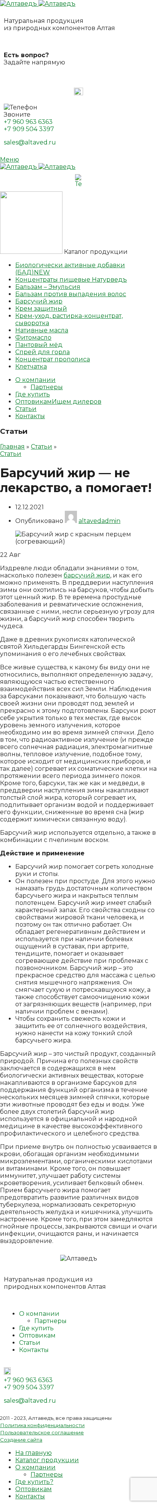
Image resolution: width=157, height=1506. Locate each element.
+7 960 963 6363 (28, 121)
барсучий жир (87, 575)
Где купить (36, 1328)
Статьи (41, 446)
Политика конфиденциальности (42, 1425)
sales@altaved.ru (30, 142)
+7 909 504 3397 (29, 129)
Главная (12, 446)
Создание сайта (21, 1440)
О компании (39, 1313)
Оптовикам (37, 1335)
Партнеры (46, 387)
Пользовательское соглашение (42, 1432)
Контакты (34, 1350)
